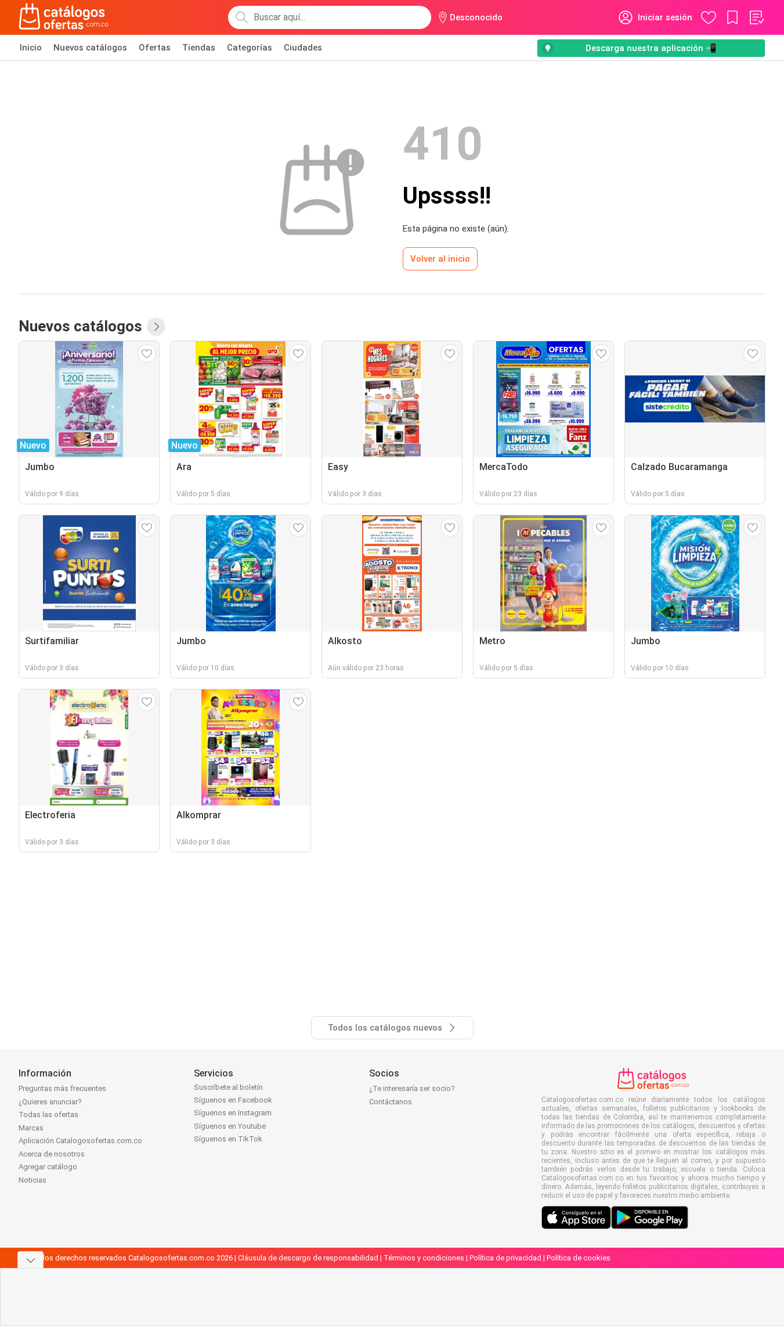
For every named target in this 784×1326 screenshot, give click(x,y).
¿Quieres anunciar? (50, 1101)
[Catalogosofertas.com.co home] (64, 17)
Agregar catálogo (48, 1166)
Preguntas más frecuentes (62, 1088)
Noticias (32, 1180)
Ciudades (303, 47)
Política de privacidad (505, 1257)
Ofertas (155, 47)
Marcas (31, 1127)
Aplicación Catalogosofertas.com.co (80, 1140)
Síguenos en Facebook (233, 1100)
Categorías (249, 47)
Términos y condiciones (424, 1257)
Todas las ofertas (48, 1114)
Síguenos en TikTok (228, 1138)
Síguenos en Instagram (233, 1112)
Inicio (31, 47)
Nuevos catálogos (90, 47)
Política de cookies (578, 1257)
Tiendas (198, 47)
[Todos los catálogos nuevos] (156, 326)
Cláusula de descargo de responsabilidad (308, 1257)
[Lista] (756, 17)
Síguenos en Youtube (230, 1126)
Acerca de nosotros (52, 1154)
